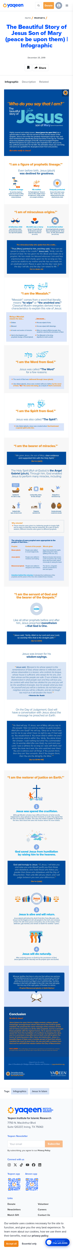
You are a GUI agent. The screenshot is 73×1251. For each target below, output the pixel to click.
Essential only (29, 1243)
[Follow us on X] (15, 1165)
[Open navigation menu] (66, 5)
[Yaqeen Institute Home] (13, 5)
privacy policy (40, 1236)
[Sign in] (58, 5)
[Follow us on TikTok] (21, 1165)
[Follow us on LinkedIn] (39, 1165)
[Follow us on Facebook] (33, 1165)
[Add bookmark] (28, 67)
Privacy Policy (44, 1150)
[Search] (38, 5)
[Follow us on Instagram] (9, 1165)
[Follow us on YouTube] (27, 1165)
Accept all (11, 1243)
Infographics (19, 1091)
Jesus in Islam (39, 1091)
